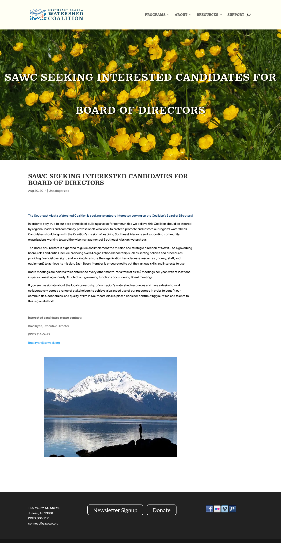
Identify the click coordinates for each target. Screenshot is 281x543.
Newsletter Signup (115, 510)
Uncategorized (59, 191)
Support (235, 14)
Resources (207, 14)
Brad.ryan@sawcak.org (44, 343)
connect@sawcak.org (43, 523)
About (181, 14)
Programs (155, 14)
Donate (162, 510)
